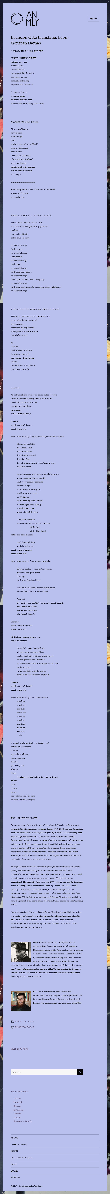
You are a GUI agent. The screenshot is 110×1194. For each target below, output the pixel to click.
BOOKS (14, 1171)
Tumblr (17, 1117)
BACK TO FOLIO (24, 1027)
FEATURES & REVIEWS (22, 1157)
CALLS (14, 1164)
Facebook (18, 1102)
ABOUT (14, 1137)
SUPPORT (15, 1177)
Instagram (18, 1109)
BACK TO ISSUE (24, 1021)
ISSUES (14, 1151)
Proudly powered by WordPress (30, 1186)
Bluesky (17, 1106)
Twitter (17, 1098)
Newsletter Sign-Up (23, 1121)
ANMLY (14, 1186)
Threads (17, 1113)
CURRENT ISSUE (19, 1144)
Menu (93, 18)
